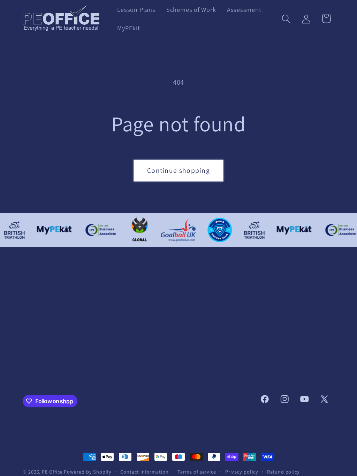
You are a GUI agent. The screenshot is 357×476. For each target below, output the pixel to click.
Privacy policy (241, 471)
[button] (286, 19)
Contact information (144, 471)
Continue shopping (178, 170)
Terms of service (196, 471)
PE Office (53, 471)
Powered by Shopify (87, 471)
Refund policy (283, 471)
